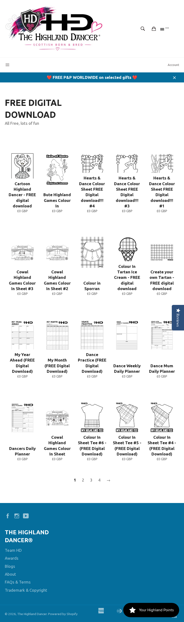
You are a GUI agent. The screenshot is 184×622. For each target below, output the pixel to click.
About (10, 574)
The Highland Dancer (32, 614)
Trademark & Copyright (26, 590)
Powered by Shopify (63, 614)
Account (173, 64)
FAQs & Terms (18, 582)
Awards (11, 558)
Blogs (10, 566)
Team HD (13, 550)
